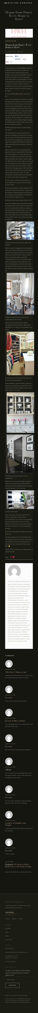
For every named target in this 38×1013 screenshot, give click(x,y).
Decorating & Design (10, 51)
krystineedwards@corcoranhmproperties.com (16, 952)
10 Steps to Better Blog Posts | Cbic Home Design (18, 865)
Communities (8, 939)
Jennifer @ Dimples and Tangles (15, 824)
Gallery (7, 936)
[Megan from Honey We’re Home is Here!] (19, 571)
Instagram (7, 919)
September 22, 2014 (10, 41)
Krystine (21, 51)
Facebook (14, 919)
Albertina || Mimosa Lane (16, 672)
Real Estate (8, 928)
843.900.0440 (9, 948)
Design (7, 932)
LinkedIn (21, 919)
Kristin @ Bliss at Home (15, 720)
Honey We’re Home (17, 94)
